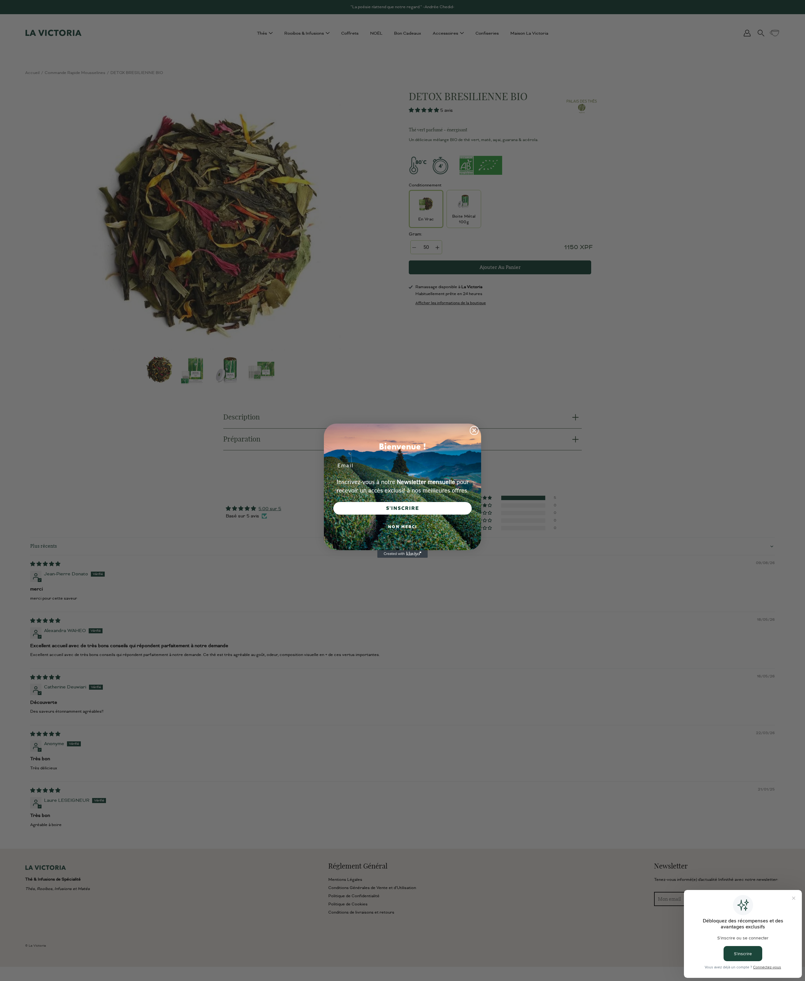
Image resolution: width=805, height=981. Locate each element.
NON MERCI (402, 527)
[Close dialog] (474, 430)
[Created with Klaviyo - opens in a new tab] (402, 554)
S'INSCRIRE (402, 508)
